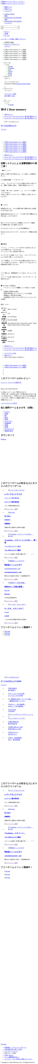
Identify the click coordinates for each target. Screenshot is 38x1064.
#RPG (6, 417)
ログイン (23, 39)
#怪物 (6, 427)
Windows (3, 439)
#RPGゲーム (8, 114)
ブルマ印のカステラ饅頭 (12, 546)
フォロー (4, 129)
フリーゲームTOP (10, 353)
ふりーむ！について (11, 1051)
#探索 (6, 33)
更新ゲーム (8, 9)
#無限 (6, 425)
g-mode (6, 612)
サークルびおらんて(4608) (11, 681)
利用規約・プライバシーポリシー (15, 1047)
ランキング (8, 11)
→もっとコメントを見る (9, 403)
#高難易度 (7, 423)
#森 (5, 415)
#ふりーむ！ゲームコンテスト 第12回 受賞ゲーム (20, 118)
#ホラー (7, 32)
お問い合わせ (8, 1055)
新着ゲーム (8, 7)
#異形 (6, 419)
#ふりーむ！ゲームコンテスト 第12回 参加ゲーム (20, 116)
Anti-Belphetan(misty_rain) (12, 568)
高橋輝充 (7, 520)
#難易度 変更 (8, 431)
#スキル (7, 412)
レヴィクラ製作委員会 (11, 498)
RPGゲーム (8, 355)
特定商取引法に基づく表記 (13, 1049)
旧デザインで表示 (10, 1053)
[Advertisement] (19, 460)
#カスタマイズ (9, 429)
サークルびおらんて (9, 126)
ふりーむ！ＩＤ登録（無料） (10, 39)
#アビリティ (8, 421)
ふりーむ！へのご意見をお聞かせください (18, 1059)
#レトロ (7, 35)
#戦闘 (6, 413)
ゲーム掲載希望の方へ (11, 1057)
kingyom (7, 590)
